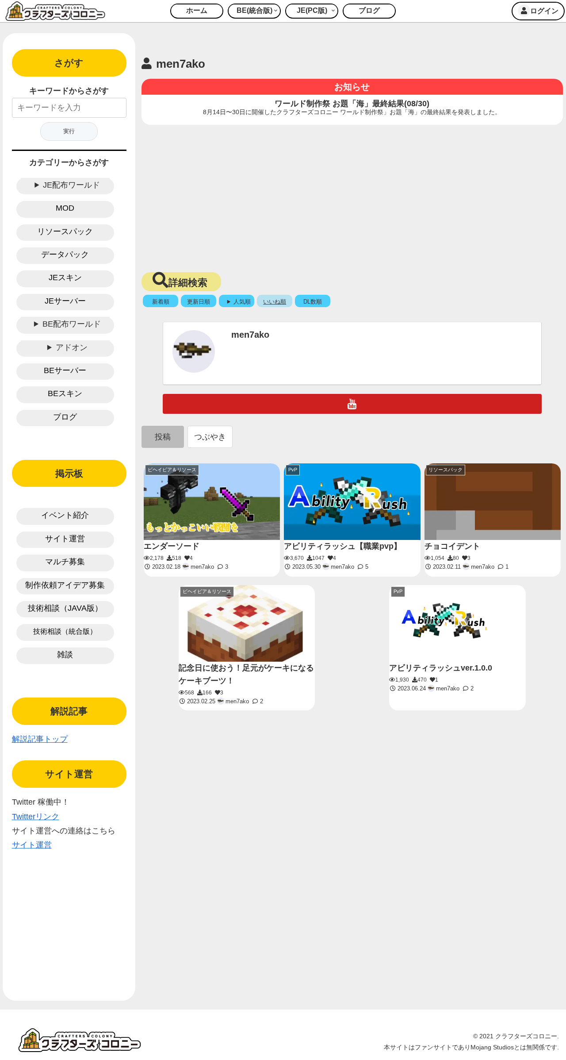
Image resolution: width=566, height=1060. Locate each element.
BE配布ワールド (71, 324)
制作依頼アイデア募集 (65, 585)
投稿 (163, 436)
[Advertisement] (352, 196)
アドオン (72, 347)
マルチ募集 (65, 561)
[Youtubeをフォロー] (352, 404)
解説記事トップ (40, 739)
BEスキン (65, 393)
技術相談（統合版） (65, 631)
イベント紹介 (65, 515)
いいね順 (274, 301)
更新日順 (198, 301)
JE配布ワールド (71, 185)
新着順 (160, 301)
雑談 (65, 654)
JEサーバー (65, 301)
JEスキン (65, 277)
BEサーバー (65, 370)
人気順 (242, 301)
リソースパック (65, 231)
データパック (65, 254)
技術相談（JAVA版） (65, 608)
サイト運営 (65, 538)
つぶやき (210, 436)
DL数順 (312, 301)
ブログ (65, 416)
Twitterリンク (35, 816)
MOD (65, 208)
